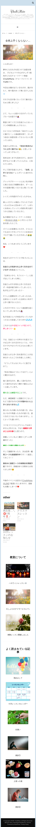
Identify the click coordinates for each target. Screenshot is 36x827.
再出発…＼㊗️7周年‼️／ (9, 513)
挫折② (18, 807)
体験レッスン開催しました (18, 635)
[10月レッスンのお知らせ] (9, 526)
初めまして (18, 678)
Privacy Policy (25, 824)
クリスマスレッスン (22, 513)
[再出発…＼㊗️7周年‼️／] (9, 505)
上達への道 (18, 781)
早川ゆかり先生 (11, 220)
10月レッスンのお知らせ (8, 535)
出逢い (18, 730)
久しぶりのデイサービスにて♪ (18, 609)
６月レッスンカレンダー (18, 704)
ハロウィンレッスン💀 (18, 583)
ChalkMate (18, 11)
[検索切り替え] (33, 3)
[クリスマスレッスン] (23, 505)
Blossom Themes (26, 822)
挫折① (18, 755)
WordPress (17, 824)
